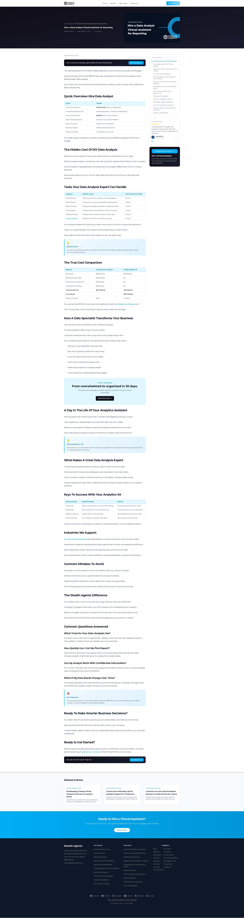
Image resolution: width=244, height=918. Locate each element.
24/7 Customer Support (102, 884)
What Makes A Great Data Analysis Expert (164, 87)
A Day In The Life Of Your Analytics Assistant (164, 82)
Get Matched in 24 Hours (164, 148)
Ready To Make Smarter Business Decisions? (164, 109)
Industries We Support (160, 96)
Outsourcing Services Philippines (134, 874)
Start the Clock (104, 398)
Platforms (156, 852)
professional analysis (125, 304)
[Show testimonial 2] (153, 138)
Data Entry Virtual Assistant (103, 864)
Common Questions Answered (163, 105)
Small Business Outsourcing (133, 882)
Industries (156, 864)
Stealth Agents (73, 845)
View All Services (99, 853)
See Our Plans (122, 830)
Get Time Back (135, 63)
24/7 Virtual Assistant (130, 885)
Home (105, 3)
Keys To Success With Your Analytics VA (162, 92)
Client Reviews (158, 870)
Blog (71, 24)
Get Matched (135, 760)
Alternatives (157, 855)
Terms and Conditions (170, 858)
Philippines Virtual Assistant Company (136, 861)
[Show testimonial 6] (158, 138)
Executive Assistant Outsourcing (134, 849)
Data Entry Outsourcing (131, 857)
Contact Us (134, 3)
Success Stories (168, 855)
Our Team (156, 867)
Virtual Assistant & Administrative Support (134, 865)
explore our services (91, 752)
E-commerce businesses (75, 539)
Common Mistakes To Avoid (162, 99)
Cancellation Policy (169, 861)
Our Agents (167, 849)
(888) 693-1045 (69, 860)
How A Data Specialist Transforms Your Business (164, 77)
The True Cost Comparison (162, 74)
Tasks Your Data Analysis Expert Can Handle (165, 70)
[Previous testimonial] (173, 138)
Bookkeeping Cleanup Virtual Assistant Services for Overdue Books (79, 794)
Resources (156, 861)
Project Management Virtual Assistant (106, 868)
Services (113, 3)
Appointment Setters (101, 872)
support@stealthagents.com (73, 863)
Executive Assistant (100, 857)
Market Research (72, 218)
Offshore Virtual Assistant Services (135, 853)
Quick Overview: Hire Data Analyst (165, 61)
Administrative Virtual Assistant (104, 861)
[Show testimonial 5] (157, 138)
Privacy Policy (168, 864)
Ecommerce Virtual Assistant (103, 876)
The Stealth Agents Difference (163, 102)
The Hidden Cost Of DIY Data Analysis (163, 65)
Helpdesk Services (130, 870)
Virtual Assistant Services (102, 849)
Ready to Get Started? (160, 113)
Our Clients (167, 852)
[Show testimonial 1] (151, 138)
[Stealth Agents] (69, 3)
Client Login (123, 3)
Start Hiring (172, 3)
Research (156, 858)
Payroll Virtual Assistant (101, 880)
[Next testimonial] (176, 138)
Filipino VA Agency (130, 878)
